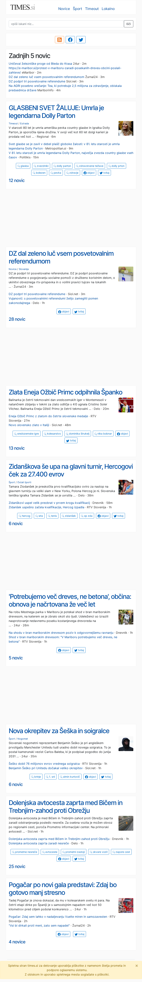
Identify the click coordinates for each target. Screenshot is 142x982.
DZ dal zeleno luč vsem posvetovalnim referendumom (46, 77)
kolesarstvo (53, 433)
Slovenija (24, 269)
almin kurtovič (71, 776)
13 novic (17, 448)
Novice (64, 8)
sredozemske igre (27, 433)
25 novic (17, 866)
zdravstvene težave (90, 165)
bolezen (40, 172)
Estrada (24, 123)
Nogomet (22, 738)
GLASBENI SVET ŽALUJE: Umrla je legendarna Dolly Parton (56, 112)
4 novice (17, 941)
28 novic (17, 319)
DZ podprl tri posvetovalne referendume (37, 81)
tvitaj (106, 172)
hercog (25, 515)
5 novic (16, 658)
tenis (53, 515)
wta (40, 515)
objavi (90, 172)
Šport (77, 8)
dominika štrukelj (78, 433)
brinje (37, 776)
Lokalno (108, 8)
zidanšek (70, 515)
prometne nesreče (25, 851)
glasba (24, 165)
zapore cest (122, 851)
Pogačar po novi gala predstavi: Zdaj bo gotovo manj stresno (62, 888)
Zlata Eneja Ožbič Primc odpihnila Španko (65, 392)
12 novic (17, 180)
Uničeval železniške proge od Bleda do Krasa (40, 63)
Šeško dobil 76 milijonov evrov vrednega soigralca (44, 763)
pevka (57, 172)
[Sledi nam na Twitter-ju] (81, 39)
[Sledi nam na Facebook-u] (70, 39)
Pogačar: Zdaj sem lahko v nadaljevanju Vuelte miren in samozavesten (58, 916)
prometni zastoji (75, 851)
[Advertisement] (71, 218)
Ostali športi (24, 482)
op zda (87, 515)
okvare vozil (99, 851)
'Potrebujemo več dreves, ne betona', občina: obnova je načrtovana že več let (70, 600)
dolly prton (117, 165)
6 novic (16, 523)
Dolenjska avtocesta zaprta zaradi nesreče (39, 843)
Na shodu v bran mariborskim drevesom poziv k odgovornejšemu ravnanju (61, 632)
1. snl (51, 776)
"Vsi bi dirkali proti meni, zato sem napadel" (39, 925)
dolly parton (63, 165)
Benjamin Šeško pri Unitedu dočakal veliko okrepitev (46, 768)
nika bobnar (104, 433)
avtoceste (51, 851)
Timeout (92, 8)
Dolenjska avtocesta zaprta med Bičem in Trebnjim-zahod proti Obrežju (65, 806)
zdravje (73, 172)
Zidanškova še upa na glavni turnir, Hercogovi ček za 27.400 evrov (71, 470)
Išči (128, 24)
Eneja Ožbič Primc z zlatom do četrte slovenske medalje (48, 416)
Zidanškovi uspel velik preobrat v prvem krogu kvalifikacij (49, 503)
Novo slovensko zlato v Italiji (29, 425)
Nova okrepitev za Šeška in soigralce (59, 731)
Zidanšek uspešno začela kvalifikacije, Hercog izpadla (46, 507)
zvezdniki (42, 165)
